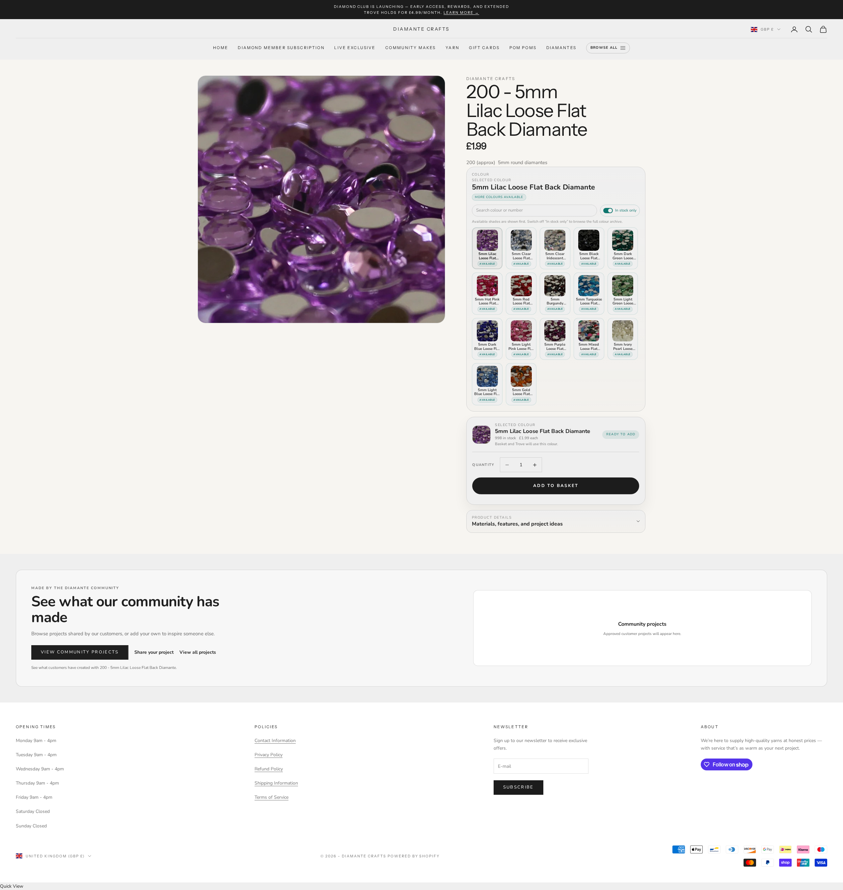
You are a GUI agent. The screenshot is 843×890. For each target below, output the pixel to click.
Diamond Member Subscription (281, 47)
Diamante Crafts (490, 78)
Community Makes (410, 47)
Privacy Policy (269, 755)
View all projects (197, 652)
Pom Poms (522, 47)
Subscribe (518, 787)
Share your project (154, 652)
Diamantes (561, 47)
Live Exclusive (354, 47)
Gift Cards (484, 47)
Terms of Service (271, 797)
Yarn (452, 47)
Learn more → (461, 12)
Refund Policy (269, 769)
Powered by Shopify (414, 856)
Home (220, 47)
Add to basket (555, 486)
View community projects (80, 652)
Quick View (11, 886)
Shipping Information (276, 783)
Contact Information (275, 740)
